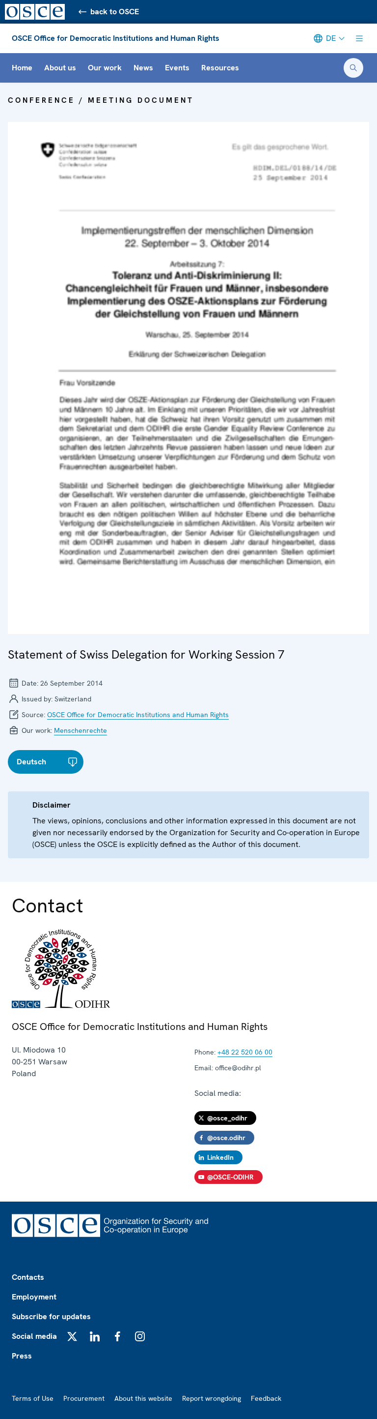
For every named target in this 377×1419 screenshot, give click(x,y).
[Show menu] (359, 38)
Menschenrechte (80, 730)
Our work (105, 67)
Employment (34, 1297)
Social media (34, 1336)
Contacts (28, 1277)
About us (60, 67)
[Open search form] (353, 68)
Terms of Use (33, 1398)
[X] (72, 1336)
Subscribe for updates (51, 1316)
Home (22, 67)
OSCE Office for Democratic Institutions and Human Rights (115, 38)
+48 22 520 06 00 (244, 1052)
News (143, 67)
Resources (220, 67)
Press (22, 1356)
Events (177, 67)
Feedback (266, 1398)
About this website (143, 1398)
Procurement (84, 1398)
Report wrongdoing (211, 1398)
